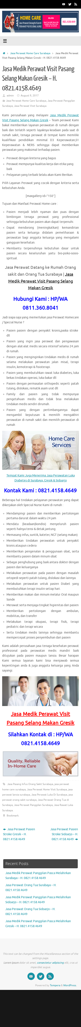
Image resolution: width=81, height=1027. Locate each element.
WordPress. (70, 985)
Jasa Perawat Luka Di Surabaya (49, 794)
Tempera (55, 985)
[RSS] (76, 4)
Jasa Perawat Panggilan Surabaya (33, 805)
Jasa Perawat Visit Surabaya (30, 106)
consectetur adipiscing (50, 962)
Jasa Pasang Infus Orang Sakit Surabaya (30, 784)
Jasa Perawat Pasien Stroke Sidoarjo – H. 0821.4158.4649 (64, 834)
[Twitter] (70, 4)
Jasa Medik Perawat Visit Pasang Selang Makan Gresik (40, 281)
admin (10, 95)
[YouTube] (64, 4)
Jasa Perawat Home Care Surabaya (30, 53)
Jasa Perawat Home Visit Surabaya (47, 789)
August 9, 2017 (30, 95)
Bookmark (13, 815)
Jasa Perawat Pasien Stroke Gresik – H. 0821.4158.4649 (19, 834)
